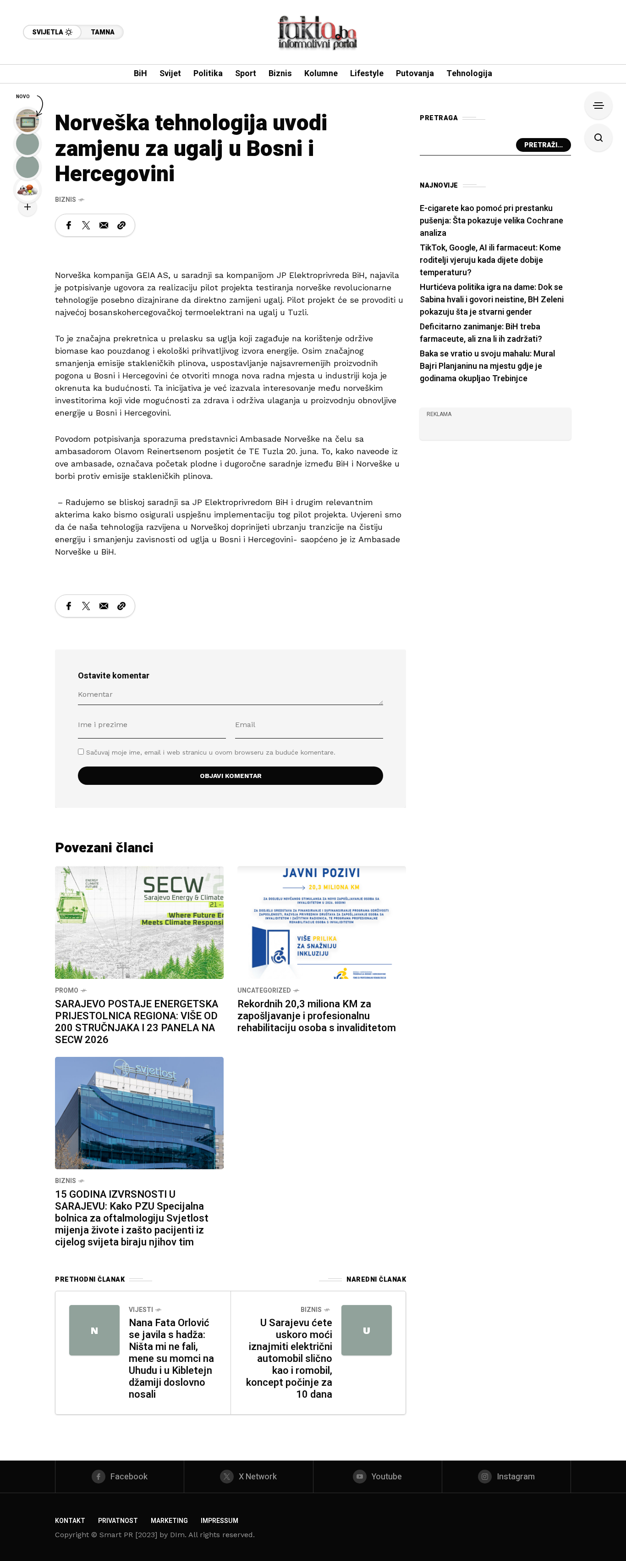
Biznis (65, 200)
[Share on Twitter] (86, 225)
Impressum (219, 1521)
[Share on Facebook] (68, 225)
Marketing (169, 1521)
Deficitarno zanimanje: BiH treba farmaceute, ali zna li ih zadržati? (481, 333)
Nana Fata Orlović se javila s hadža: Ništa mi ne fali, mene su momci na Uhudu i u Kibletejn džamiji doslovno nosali (171, 1359)
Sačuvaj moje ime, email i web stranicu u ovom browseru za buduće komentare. (210, 752)
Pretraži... (543, 145)
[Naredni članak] (366, 1330)
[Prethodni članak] (94, 1330)
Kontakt (70, 1521)
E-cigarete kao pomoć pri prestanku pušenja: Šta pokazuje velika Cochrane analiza (491, 220)
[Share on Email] (104, 225)
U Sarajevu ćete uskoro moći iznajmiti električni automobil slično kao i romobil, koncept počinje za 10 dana (289, 1359)
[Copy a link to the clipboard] (121, 225)
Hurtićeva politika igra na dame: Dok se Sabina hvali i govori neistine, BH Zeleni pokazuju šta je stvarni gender (492, 299)
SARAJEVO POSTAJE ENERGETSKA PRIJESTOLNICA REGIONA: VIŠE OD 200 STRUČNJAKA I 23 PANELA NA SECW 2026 (136, 1022)
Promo (66, 990)
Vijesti (141, 1310)
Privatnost (118, 1521)
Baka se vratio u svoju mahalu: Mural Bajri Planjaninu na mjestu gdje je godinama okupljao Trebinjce (487, 366)
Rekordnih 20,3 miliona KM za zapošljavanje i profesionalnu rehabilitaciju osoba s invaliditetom (316, 1016)
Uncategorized (264, 990)
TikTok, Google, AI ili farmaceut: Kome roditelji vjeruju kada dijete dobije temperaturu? (490, 260)
